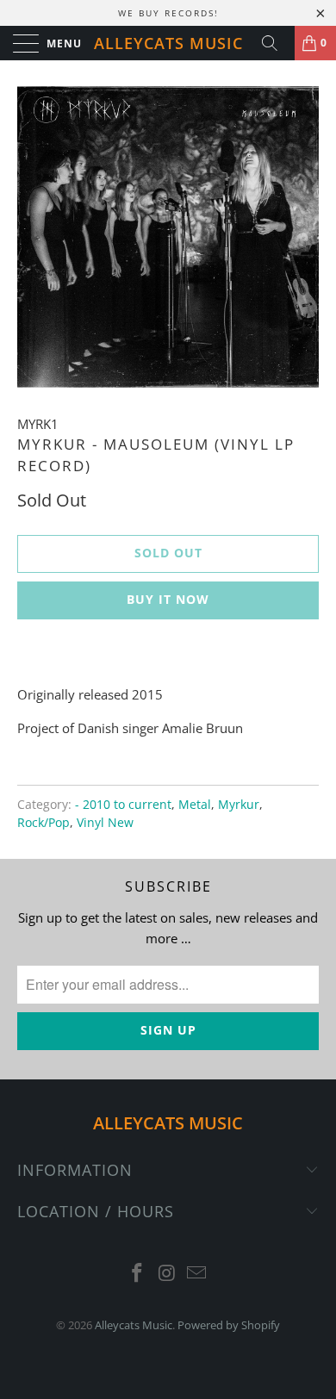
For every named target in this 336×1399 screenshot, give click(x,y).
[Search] (275, 43)
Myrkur (238, 804)
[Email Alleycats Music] (197, 1274)
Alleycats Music (168, 43)
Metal (194, 804)
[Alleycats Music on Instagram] (167, 1274)
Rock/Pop (43, 822)
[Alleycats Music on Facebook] (137, 1274)
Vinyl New (105, 822)
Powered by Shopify (228, 1325)
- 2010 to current (123, 804)
